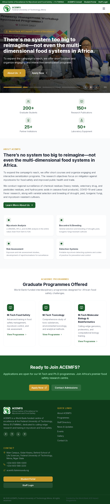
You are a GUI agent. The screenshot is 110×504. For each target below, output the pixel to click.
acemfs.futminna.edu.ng (18, 470)
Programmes (63, 417)
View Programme (15, 334)
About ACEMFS (64, 413)
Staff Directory (64, 422)
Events (60, 431)
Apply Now (38, 73)
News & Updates (65, 427)
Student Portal (90, 2)
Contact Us (62, 440)
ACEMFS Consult (75, 2)
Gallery (60, 436)
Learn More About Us (18, 205)
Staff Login (103, 2)
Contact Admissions (66, 387)
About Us (12, 73)
